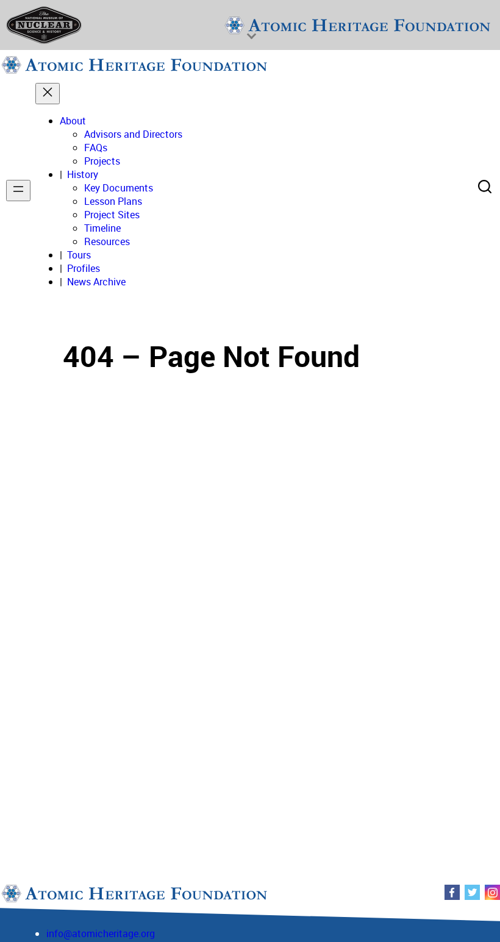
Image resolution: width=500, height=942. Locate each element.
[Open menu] (18, 190)
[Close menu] (47, 93)
